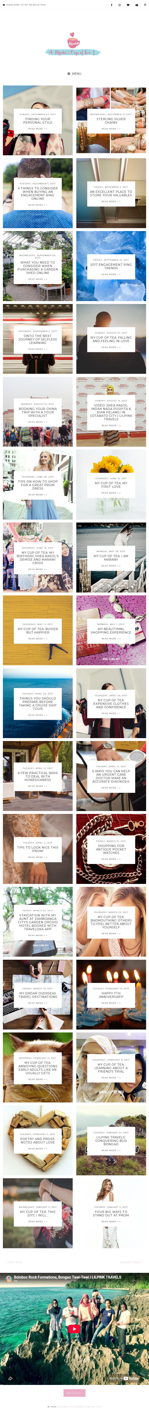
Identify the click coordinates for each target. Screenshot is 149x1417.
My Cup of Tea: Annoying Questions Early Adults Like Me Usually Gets (37, 1068)
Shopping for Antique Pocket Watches (111, 849)
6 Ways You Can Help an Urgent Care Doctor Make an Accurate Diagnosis (111, 776)
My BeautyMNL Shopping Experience (111, 630)
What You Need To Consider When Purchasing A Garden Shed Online (37, 268)
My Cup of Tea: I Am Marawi (111, 557)
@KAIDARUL (74, 1393)
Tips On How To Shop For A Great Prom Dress (38, 485)
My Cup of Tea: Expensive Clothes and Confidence (111, 703)
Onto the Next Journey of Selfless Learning (38, 339)
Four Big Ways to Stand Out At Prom (111, 1213)
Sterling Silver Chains (111, 120)
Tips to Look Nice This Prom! (38, 849)
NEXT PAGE (15, 1262)
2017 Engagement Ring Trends (111, 266)
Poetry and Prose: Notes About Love (37, 1140)
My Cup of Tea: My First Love (111, 485)
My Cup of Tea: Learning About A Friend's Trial (111, 1068)
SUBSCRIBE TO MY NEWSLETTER (25, 5)
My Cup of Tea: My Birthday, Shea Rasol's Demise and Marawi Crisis (38, 558)
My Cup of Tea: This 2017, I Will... (38, 1213)
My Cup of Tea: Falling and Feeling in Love (111, 339)
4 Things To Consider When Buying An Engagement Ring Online (38, 194)
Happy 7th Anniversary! (111, 995)
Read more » (37, 129)
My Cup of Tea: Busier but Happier (38, 630)
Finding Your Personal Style (38, 120)
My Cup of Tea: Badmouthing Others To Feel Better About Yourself (111, 922)
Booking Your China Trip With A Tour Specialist (38, 412)
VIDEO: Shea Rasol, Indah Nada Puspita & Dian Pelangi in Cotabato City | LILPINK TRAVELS (111, 412)
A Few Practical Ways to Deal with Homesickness (38, 776)
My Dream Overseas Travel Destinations (38, 995)
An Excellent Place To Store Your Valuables (111, 193)
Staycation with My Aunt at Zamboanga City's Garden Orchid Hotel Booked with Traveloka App (38, 922)
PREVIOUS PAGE (130, 1262)
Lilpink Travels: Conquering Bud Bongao (111, 1141)
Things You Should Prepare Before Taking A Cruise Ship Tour (38, 704)
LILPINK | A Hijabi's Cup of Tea (79, 1407)
